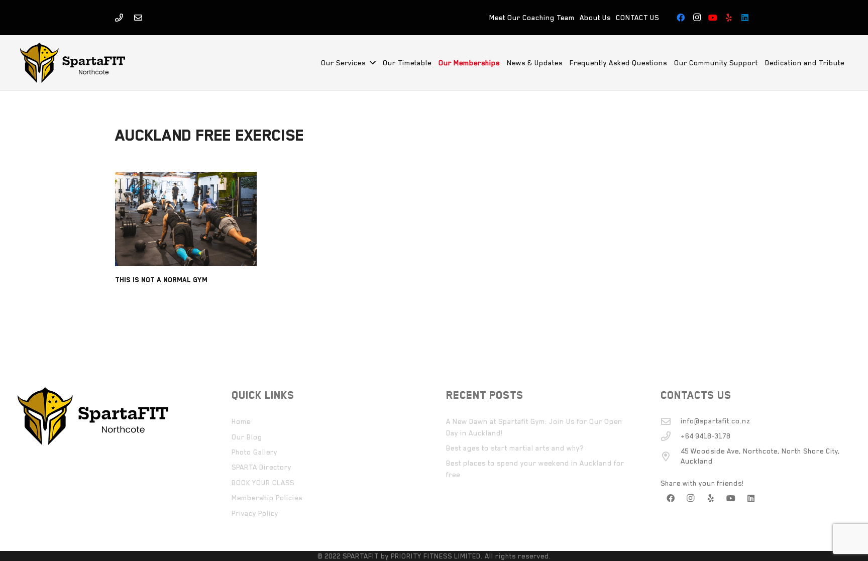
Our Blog (247, 437)
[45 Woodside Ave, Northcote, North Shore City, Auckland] (671, 456)
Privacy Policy (255, 513)
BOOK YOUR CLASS (263, 483)
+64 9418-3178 (705, 436)
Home (241, 421)
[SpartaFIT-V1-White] (72, 63)
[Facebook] (681, 18)
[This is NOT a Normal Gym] (186, 219)
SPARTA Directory (261, 467)
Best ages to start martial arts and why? (515, 448)
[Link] (119, 18)
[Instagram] (697, 18)
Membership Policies (267, 498)
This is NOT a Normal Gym (161, 280)
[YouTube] (713, 18)
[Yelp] (729, 18)
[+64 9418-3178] (671, 436)
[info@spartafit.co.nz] (671, 421)
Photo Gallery (254, 452)
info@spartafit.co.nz (715, 421)
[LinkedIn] (745, 18)
